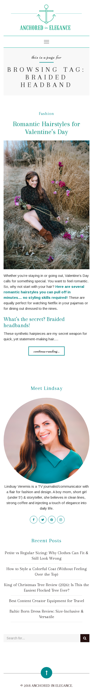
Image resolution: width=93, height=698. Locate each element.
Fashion (46, 113)
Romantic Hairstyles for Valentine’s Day (46, 128)
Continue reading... (46, 351)
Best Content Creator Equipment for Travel (46, 600)
